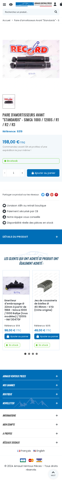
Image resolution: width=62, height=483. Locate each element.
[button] (25, 354)
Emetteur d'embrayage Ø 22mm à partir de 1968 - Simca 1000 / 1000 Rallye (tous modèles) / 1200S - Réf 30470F (16, 310)
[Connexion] (55, 4)
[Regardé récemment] (12, 4)
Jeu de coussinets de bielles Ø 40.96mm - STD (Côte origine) (45, 305)
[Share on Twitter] (43, 194)
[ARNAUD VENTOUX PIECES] (34, 4)
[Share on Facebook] (47, 194)
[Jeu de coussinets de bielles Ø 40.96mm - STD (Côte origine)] (46, 283)
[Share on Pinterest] (56, 194)
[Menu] (6, 4)
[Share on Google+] (52, 194)
